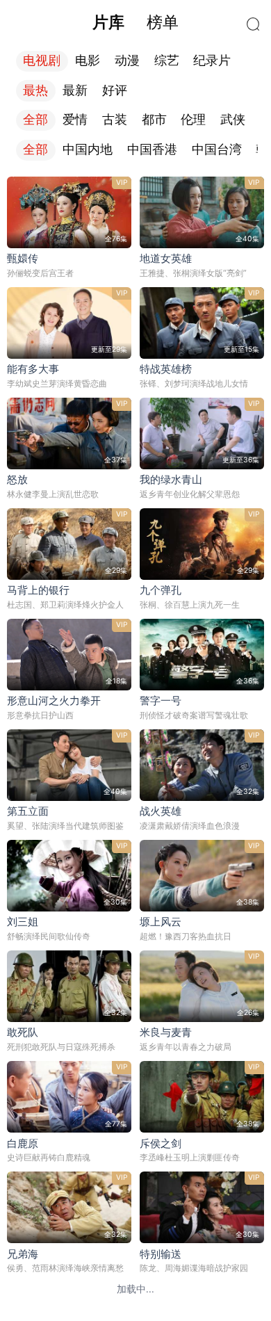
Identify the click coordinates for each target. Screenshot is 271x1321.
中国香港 (152, 149)
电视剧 (41, 60)
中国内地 (88, 149)
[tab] (109, 22)
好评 (114, 90)
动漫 (127, 60)
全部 (35, 120)
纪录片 (212, 60)
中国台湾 (217, 149)
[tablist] (135, 22)
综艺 (166, 60)
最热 (35, 90)
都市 (154, 120)
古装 (114, 120)
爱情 (75, 120)
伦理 (193, 120)
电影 (87, 60)
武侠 (232, 120)
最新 (75, 90)
